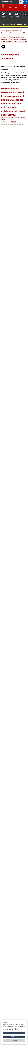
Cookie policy (14, 1029)
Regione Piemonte (7, 1)
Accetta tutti (14, 1033)
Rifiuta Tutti (14, 1036)
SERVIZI (25, 2)
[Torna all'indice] (3, 46)
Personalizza (14, 1040)
